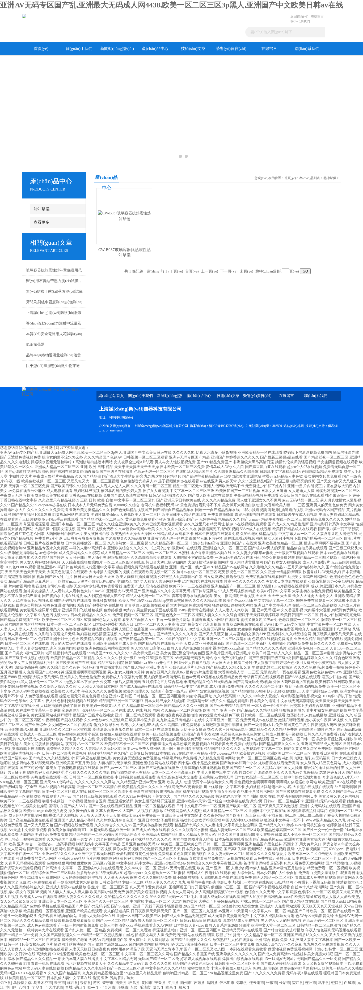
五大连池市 (54, 987)
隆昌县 (171, 987)
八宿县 (24, 987)
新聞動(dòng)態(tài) (117, 48)
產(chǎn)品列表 (309, 178)
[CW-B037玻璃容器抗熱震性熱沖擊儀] (124, 216)
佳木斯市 (227, 983)
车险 (134, 987)
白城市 (349, 983)
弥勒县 (241, 983)
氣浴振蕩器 (35, 345)
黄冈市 (147, 983)
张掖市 (271, 983)
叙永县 (184, 987)
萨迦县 (199, 983)
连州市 (310, 983)
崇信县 (85, 983)
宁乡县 (37, 987)
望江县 (297, 983)
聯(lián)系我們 (300, 21)
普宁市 (107, 983)
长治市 (284, 983)
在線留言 (317, 16)
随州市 (186, 983)
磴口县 (336, 983)
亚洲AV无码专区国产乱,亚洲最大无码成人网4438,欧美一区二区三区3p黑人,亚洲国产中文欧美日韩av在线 (171, 5)
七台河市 (107, 987)
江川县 (173, 983)
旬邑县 (5, 983)
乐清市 (145, 987)
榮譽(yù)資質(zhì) (231, 48)
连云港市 (256, 983)
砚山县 (80, 987)
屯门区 (11, 987)
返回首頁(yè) (299, 16)
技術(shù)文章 (193, 48)
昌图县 (212, 983)
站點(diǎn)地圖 (294, 426)
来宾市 (59, 983)
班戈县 (134, 983)
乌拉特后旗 (22, 983)
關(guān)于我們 (79, 48)
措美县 (120, 983)
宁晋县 (160, 983)
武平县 (323, 983)
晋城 (69, 987)
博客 (96, 983)
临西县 (72, 983)
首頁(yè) (41, 48)
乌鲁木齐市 (42, 983)
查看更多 (41, 222)
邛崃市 (122, 987)
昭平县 (93, 987)
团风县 (158, 987)
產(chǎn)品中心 (155, 48)
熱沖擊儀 (41, 209)
